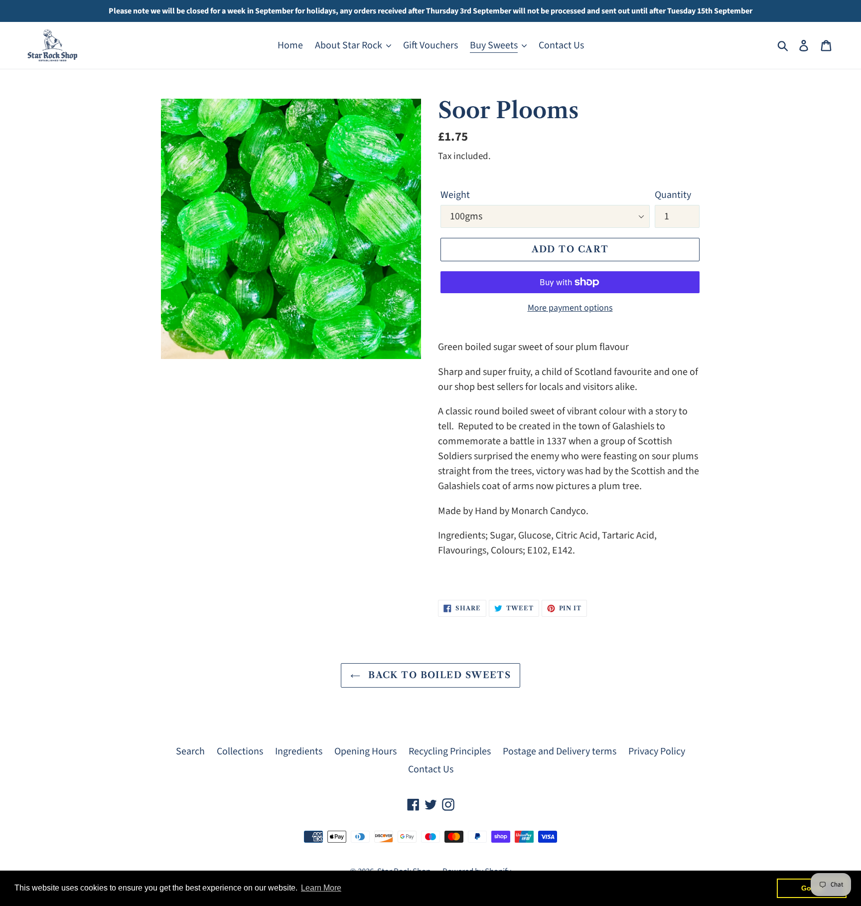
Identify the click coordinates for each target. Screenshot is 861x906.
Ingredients (298, 751)
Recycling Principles (450, 751)
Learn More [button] (321, 888)
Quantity (673, 195)
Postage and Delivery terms (559, 751)
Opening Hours (365, 751)
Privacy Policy (656, 751)
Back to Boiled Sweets (438, 675)
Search (190, 751)
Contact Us (430, 769)
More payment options (570, 308)
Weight (455, 195)
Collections (240, 751)
